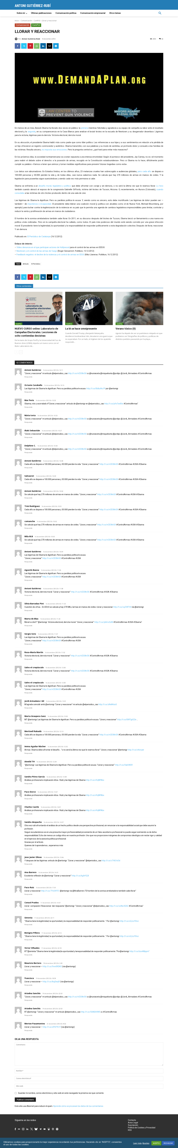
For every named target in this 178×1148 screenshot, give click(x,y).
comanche (29, 521)
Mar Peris (29, 400)
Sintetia (28, 917)
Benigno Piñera (32, 932)
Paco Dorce (30, 791)
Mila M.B (28, 536)
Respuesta (28, 377)
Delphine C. (30, 445)
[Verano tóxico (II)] (139, 308)
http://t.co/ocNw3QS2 (118, 906)
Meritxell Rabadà (32, 731)
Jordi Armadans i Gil (34, 701)
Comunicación (26, 20)
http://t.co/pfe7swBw (113, 404)
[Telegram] (56, 46)
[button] (160, 13)
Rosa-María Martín (33, 652)
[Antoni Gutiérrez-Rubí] (16, 38)
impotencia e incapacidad (39, 204)
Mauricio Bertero (32, 963)
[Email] (49, 46)
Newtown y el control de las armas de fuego (37, 251)
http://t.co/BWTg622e (126, 719)
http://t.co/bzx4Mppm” (139, 951)
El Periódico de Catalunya (38, 236)
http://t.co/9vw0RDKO (52, 966)
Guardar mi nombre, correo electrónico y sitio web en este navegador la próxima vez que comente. (61, 1093)
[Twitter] (24, 46)
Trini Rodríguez (32, 506)
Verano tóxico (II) (126, 328)
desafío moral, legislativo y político (55, 186)
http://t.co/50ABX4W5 (90, 1012)
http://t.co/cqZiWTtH (122, 607)
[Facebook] (17, 46)
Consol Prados (31, 902)
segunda (31, 131)
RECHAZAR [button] (168, 1143)
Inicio (17, 20)
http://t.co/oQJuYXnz (129, 921)
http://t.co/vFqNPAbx (95, 780)
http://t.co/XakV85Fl (124, 765)
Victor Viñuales (31, 948)
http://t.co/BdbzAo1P (95, 388)
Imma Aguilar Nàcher (35, 746)
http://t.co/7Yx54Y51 (50, 891)
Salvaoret (29, 476)
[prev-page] (16, 352)
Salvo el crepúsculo (34, 667)
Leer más (137, 1143)
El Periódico (35, 264)
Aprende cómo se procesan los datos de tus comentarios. (78, 1106)
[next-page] (21, 352)
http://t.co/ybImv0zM (103, 622)
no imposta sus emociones (54, 149)
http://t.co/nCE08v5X (77, 373)
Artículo (26, 264)
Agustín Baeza (31, 570)
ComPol (37, 20)
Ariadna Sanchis (32, 993)
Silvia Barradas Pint (34, 603)
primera (84, 128)
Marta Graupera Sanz (35, 716)
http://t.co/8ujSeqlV (51, 981)
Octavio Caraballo (33, 385)
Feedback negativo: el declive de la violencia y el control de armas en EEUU (50, 254)
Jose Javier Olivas (33, 857)
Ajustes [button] (145, 1143)
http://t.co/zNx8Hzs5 (107, 704)
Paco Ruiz (29, 887)
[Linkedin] (43, 46)
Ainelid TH (29, 761)
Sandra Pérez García (34, 776)
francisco (29, 978)
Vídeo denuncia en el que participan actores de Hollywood (43, 247)
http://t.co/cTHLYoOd (111, 860)
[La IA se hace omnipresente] (89, 308)
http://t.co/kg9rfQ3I (80, 876)
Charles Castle (31, 807)
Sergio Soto (30, 634)
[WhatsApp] (36, 46)
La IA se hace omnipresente (81, 328)
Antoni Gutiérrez (32, 370)
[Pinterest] (30, 46)
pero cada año (144, 171)
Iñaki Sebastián (32, 430)
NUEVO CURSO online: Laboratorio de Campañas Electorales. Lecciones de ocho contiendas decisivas (36, 332)
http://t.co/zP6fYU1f (52, 1027)
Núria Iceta (30, 415)
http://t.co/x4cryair (136, 750)
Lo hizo (159, 186)
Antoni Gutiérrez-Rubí (31, 39)
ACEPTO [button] (156, 1143)
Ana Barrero (30, 872)
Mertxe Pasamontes (34, 1023)
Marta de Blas (31, 618)
